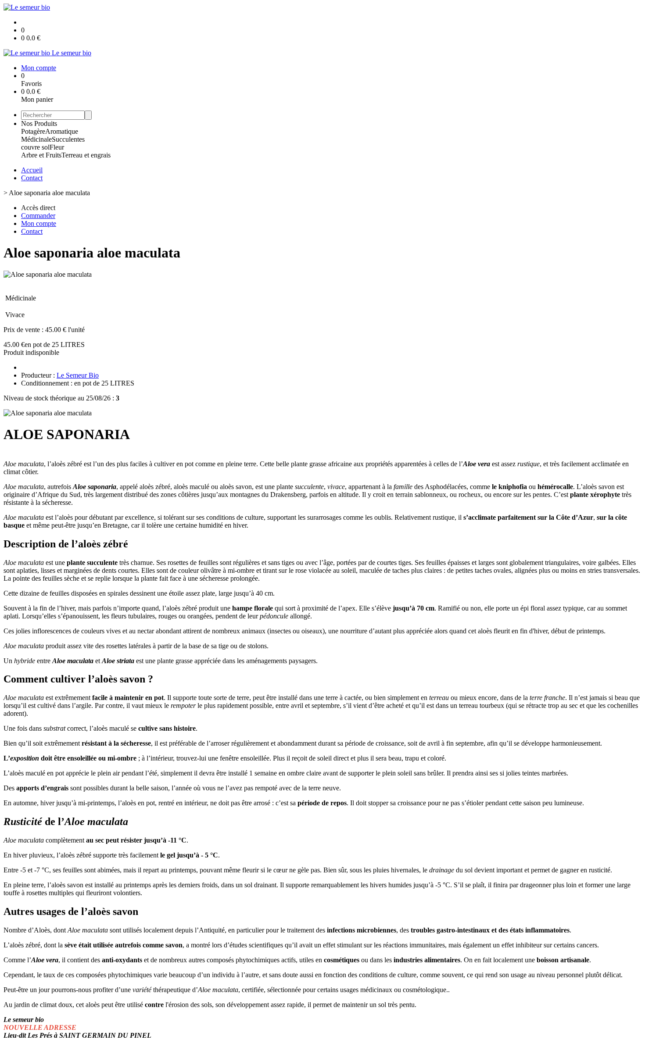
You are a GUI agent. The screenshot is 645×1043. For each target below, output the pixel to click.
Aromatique (61, 131)
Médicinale (36, 139)
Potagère (33, 131)
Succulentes (68, 139)
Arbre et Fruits (41, 155)
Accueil (32, 170)
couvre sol (35, 147)
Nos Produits (39, 123)
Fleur (57, 147)
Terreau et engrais (86, 155)
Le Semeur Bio (78, 375)
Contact (32, 178)
